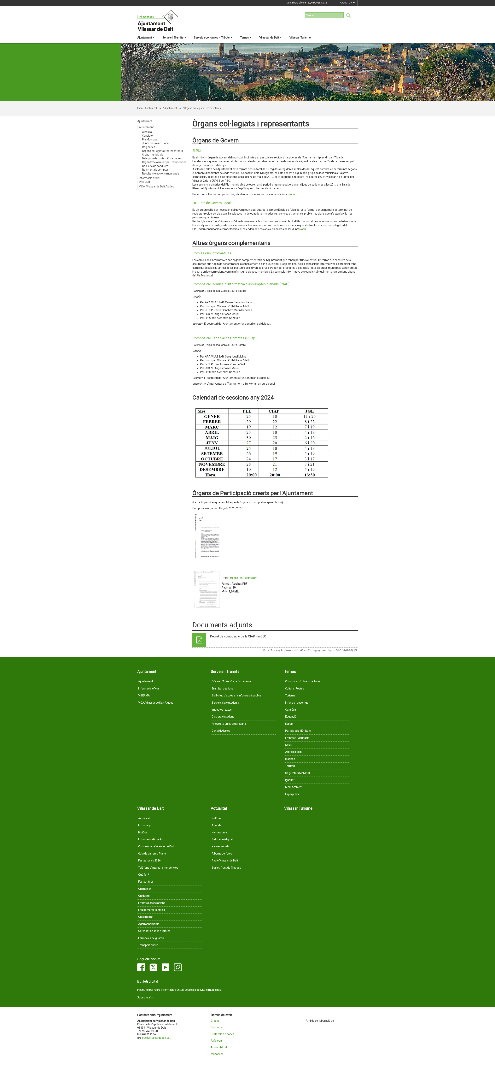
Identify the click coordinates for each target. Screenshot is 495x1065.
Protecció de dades (222, 1034)
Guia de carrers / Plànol (152, 853)
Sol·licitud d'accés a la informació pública (236, 695)
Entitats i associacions (151, 902)
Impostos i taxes (222, 709)
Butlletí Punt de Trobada (226, 867)
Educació (290, 716)
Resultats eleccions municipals (160, 173)
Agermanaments (148, 924)
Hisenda (290, 758)
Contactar (217, 1027)
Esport (289, 723)
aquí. (293, 194)
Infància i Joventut (296, 702)
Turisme (290, 695)
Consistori (148, 135)
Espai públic (292, 794)
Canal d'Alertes (221, 730)
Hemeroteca (219, 832)
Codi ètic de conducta (155, 166)
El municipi (144, 825)
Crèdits (215, 1020)
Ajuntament (144, 37)
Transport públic (148, 945)
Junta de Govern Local (155, 143)
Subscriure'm (145, 997)
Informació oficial (149, 178)
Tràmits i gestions (222, 688)
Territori (290, 765)
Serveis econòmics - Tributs (212, 37)
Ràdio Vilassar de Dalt (225, 860)
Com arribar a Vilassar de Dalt (156, 846)
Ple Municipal (150, 139)
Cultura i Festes (294, 688)
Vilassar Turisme (300, 37)
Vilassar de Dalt (269, 37)
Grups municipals (152, 154)
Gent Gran (291, 709)
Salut (288, 744)
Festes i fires (146, 881)
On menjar (144, 888)
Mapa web (217, 1054)
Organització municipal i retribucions (164, 162)
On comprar (145, 916)
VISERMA (145, 182)
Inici (139, 108)
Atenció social (293, 751)
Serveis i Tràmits (172, 37)
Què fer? (143, 874)
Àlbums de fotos (222, 853)
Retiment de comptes (155, 169)
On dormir (144, 895)
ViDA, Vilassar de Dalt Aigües (156, 186)
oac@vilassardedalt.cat (156, 1037)
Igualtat (289, 780)
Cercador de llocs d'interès (154, 930)
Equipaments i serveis (151, 909)
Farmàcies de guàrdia (151, 938)
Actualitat (144, 818)
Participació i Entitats (298, 730)
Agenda (216, 825)
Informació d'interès (150, 839)
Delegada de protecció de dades (161, 158)
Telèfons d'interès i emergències (158, 867)
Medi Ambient (293, 787)
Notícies (216, 818)
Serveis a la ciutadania (225, 702)
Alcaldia (147, 131)
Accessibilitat (219, 1047)
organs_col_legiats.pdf (244, 577)
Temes (244, 37)
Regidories (148, 147)
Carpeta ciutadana (223, 716)
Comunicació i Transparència (302, 681)
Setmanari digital (222, 839)
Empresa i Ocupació (297, 737)
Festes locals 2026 (149, 860)
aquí (303, 229)
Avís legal (216, 1040)
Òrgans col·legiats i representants (202, 108)
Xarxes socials (220, 846)
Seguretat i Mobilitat (297, 773)
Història (143, 832)
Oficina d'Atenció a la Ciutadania (231, 681)
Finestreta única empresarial (229, 723)
